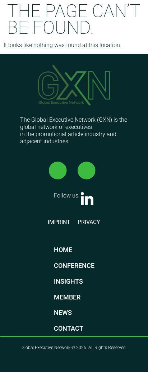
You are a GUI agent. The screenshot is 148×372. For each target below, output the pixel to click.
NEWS (63, 312)
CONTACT (68, 328)
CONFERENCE (74, 265)
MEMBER (67, 297)
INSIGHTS (68, 281)
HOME (63, 250)
